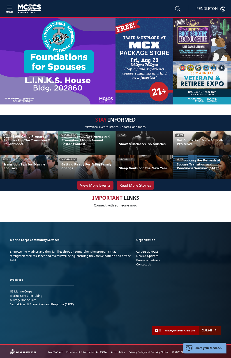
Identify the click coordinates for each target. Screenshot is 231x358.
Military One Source (23, 300)
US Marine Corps (21, 291)
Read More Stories (135, 185)
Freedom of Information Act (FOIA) (86, 352)
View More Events (95, 185)
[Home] (29, 8)
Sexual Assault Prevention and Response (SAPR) (42, 304)
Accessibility (118, 352)
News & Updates (147, 256)
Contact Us (143, 264)
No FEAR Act (55, 352)
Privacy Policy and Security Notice (149, 352)
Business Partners (148, 260)
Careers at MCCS (147, 251)
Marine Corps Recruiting (26, 296)
